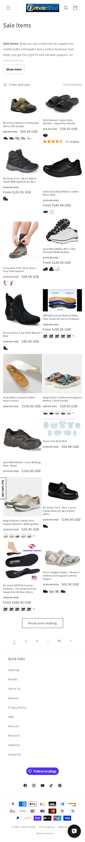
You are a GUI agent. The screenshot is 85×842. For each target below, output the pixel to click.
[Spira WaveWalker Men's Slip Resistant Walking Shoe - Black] (45, 269)
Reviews (13, 698)
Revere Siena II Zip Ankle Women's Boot (22, 334)
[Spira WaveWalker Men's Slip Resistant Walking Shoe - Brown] (51, 269)
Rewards (14, 735)
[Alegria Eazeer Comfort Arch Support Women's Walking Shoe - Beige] (5, 535)
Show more (14, 69)
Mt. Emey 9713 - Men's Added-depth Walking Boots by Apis (20, 180)
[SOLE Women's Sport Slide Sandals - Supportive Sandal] (62, 103)
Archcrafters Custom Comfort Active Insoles (19, 399)
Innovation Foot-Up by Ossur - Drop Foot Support (20, 269)
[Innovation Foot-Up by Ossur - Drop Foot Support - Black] (11, 283)
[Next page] (70, 640)
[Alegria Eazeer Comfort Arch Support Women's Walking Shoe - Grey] (11, 535)
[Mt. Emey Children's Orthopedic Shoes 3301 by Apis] (22, 105)
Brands (13, 679)
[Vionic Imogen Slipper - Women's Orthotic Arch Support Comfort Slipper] (62, 555)
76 (59, 641)
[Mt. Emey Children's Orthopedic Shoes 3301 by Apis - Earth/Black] (11, 138)
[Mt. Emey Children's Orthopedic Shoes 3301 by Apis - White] (29, 138)
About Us (14, 688)
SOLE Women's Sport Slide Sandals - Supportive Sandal (59, 122)
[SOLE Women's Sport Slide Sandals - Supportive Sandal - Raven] (45, 135)
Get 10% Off (3, 488)
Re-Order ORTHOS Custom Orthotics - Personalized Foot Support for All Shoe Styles (19, 588)
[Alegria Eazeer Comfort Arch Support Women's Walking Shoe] (22, 496)
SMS (11, 717)
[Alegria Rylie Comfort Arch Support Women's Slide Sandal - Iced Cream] (68, 412)
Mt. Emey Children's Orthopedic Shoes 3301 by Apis (21, 124)
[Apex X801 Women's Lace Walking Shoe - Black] (22, 438)
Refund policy (65, 826)
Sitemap (13, 670)
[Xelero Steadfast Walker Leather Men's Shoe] (62, 167)
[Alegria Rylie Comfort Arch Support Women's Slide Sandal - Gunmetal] (63, 412)
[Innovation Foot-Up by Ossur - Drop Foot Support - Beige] (5, 283)
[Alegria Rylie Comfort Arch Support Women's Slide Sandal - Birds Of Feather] (45, 412)
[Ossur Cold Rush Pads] (62, 428)
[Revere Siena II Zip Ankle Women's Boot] (22, 308)
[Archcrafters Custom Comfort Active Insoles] (22, 373)
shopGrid (14, 754)
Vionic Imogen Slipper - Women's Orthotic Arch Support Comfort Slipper (61, 575)
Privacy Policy (17, 707)
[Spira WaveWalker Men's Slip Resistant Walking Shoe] (62, 231)
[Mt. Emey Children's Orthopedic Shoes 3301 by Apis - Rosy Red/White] (23, 138)
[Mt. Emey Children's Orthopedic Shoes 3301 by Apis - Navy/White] (17, 138)
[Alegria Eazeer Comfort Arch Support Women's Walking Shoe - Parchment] (23, 535)
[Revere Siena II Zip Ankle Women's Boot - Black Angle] (5, 347)
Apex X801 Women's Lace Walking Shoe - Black (22, 464)
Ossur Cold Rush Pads (55, 441)
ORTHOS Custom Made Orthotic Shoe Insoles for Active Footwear (61, 317)
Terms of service (44, 833)
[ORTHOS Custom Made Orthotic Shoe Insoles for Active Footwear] (62, 300)
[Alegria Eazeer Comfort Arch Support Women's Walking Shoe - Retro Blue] (29, 535)
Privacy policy (47, 826)
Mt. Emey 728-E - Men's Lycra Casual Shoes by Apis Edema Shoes (59, 510)
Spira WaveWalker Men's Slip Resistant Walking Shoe (59, 250)
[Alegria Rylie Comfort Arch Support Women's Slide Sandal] (62, 373)
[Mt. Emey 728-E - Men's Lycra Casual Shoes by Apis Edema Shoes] (62, 490)
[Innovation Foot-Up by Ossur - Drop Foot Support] (22, 241)
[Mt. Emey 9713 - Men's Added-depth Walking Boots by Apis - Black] (5, 198)
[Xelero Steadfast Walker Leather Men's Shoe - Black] (45, 211)
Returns (13, 726)
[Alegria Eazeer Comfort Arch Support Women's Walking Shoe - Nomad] (17, 535)
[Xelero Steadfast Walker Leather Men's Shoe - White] (51, 211)
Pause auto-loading (42, 623)
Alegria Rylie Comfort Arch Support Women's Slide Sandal (62, 399)
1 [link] (14, 641)
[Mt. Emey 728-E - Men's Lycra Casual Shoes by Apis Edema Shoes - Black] (45, 526)
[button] (8, 7)
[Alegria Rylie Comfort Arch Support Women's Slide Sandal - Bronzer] (57, 412)
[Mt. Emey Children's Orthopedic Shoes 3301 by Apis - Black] (5, 138)
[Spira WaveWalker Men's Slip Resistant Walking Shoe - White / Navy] (57, 269)
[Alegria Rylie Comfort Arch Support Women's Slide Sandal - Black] (51, 412)
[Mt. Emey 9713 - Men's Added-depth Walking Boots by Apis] (22, 161)
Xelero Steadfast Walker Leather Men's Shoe (61, 193)
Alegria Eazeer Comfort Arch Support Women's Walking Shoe (21, 522)
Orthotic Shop (27, 826)
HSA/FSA (14, 745)
